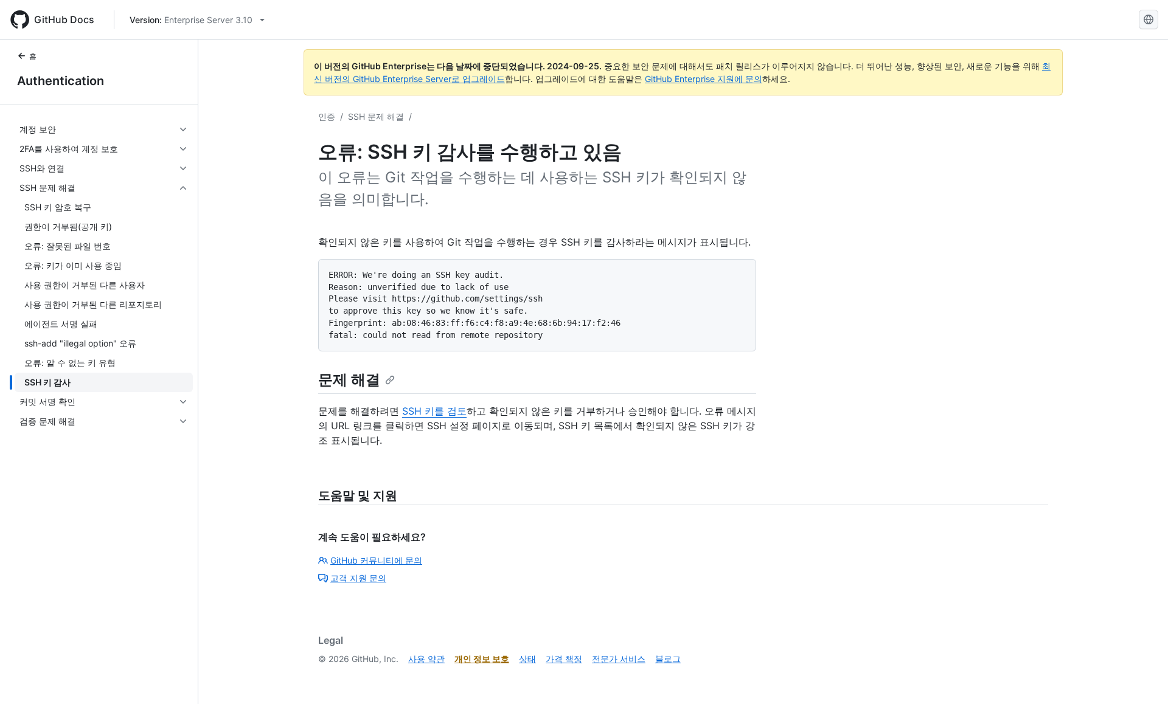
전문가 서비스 (618, 659)
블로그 (668, 659)
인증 (326, 116)
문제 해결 (349, 379)
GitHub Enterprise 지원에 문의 (703, 79)
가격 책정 (564, 659)
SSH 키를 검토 (434, 411)
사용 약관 (426, 659)
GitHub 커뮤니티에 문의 (376, 560)
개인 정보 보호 (481, 659)
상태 (527, 659)
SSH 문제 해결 (376, 116)
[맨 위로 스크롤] (1141, 677)
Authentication (60, 81)
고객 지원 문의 (358, 578)
